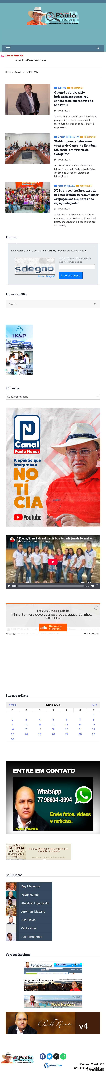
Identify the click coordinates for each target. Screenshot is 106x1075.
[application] (53, 562)
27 (66, 734)
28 (80, 734)
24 (26, 734)
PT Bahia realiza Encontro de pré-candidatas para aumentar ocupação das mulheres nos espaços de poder (76, 197)
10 (26, 724)
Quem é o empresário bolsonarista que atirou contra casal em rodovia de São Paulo (73, 98)
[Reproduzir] (9, 585)
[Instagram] (56, 1056)
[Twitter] (50, 1056)
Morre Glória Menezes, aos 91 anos (16, 60)
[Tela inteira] (97, 585)
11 (40, 724)
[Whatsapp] (63, 1056)
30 (12, 739)
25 (39, 734)
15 (93, 724)
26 (53, 734)
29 (93, 734)
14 (80, 724)
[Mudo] (92, 585)
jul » (94, 705)
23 (12, 734)
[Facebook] (43, 1056)
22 (93, 729)
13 (66, 724)
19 (53, 729)
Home (8, 72)
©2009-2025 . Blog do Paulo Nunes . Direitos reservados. (89, 1067)
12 (53, 724)
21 (80, 729)
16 (12, 729)
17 (26, 729)
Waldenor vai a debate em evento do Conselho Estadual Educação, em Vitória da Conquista (75, 147)
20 (66, 729)
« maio (13, 705)
